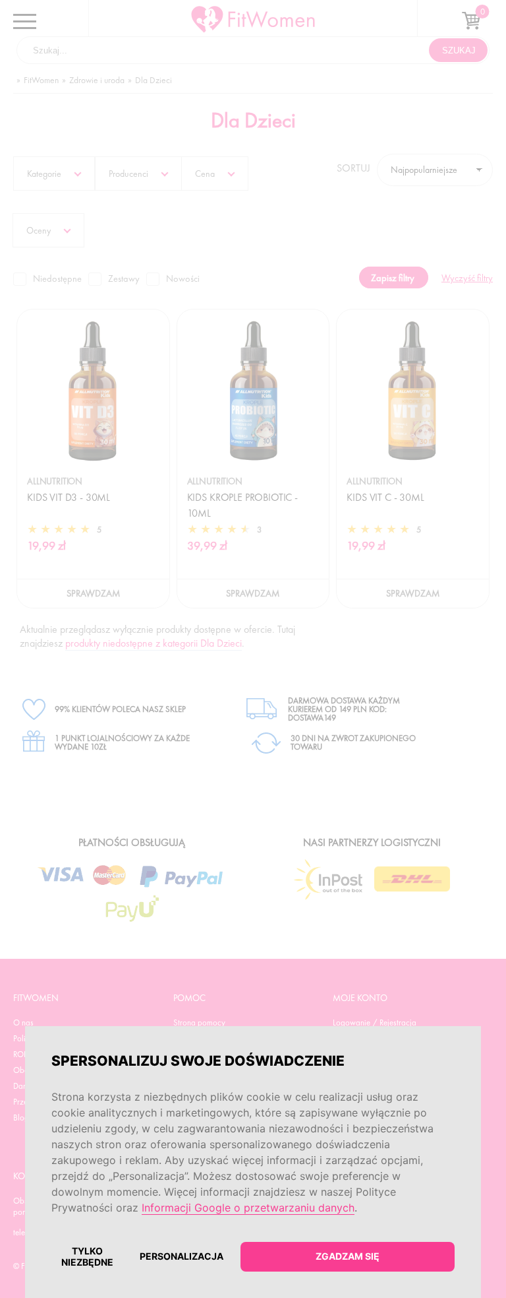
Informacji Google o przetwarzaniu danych (248, 1207)
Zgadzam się (348, 1256)
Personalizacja (181, 1256)
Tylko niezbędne (87, 1256)
